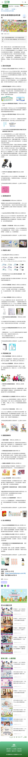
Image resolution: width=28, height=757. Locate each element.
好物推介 (7, 9)
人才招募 (14, 749)
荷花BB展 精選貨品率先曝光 (7, 11)
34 (25, 737)
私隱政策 (8, 751)
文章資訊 (5, 6)
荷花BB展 (4, 582)
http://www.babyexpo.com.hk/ (15, 573)
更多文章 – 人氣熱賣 (8, 658)
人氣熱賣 (13, 9)
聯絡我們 (19, 751)
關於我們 (8, 749)
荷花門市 (11, 6)
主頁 (2, 9)
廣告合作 (14, 751)
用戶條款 (19, 749)
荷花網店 (17, 6)
